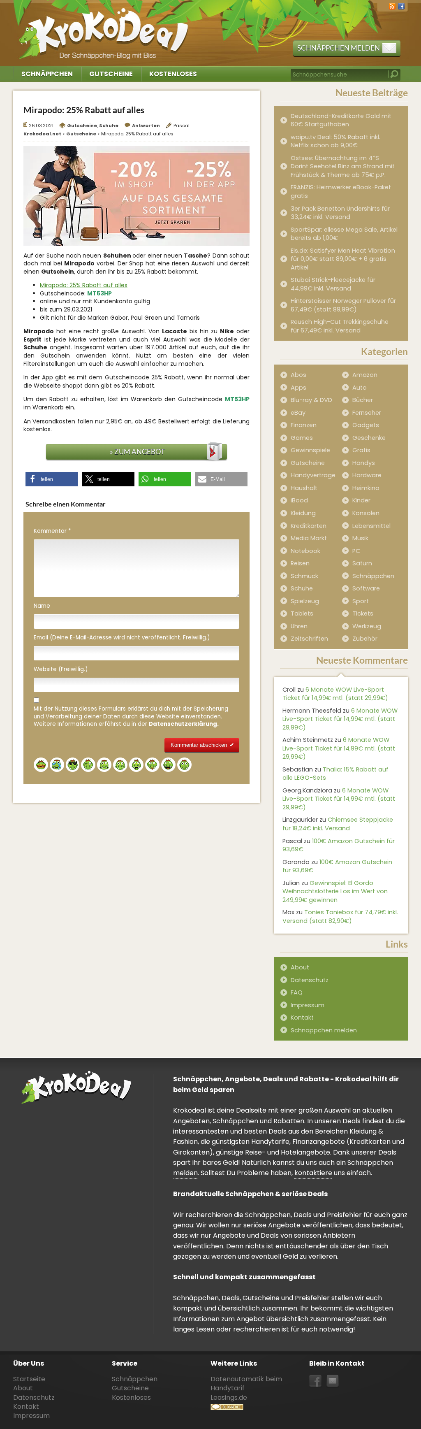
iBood (299, 500)
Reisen (300, 563)
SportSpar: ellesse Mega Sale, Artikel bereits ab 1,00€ (344, 233)
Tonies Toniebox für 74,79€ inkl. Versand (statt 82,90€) (340, 916)
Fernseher (366, 413)
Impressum (307, 1005)
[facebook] (401, 5)
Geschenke (369, 438)
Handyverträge (313, 475)
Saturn (362, 563)
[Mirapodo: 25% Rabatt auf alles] (136, 195)
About (300, 967)
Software (366, 588)
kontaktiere (313, 1173)
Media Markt (309, 538)
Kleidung (303, 513)
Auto (359, 387)
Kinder (361, 500)
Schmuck (304, 576)
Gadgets (365, 425)
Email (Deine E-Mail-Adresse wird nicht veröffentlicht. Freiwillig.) (122, 637)
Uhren (299, 626)
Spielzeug (305, 601)
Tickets (362, 613)
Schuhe (108, 125)
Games (302, 438)
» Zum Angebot (137, 451)
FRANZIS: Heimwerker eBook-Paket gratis (341, 191)
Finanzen (304, 425)
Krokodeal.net (105, 29)
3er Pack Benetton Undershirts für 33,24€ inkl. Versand (340, 212)
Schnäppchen (47, 74)
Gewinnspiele (310, 450)
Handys (363, 463)
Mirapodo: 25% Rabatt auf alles (83, 285)
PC (356, 551)
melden (185, 1173)
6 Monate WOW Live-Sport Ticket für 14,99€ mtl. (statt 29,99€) (335, 693)
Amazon (364, 375)
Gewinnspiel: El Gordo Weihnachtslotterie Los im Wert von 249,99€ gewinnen (335, 891)
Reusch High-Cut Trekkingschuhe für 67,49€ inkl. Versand (340, 326)
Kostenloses (173, 74)
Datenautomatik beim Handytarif (246, 1383)
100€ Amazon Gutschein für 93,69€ (338, 845)
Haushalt (304, 488)
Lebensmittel (371, 526)
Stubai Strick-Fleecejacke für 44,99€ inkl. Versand (333, 284)
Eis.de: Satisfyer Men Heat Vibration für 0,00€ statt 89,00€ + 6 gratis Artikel (343, 259)
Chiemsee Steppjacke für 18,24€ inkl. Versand (337, 824)
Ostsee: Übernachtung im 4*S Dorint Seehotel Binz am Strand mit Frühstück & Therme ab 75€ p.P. (343, 166)
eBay (298, 413)
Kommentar (52, 531)
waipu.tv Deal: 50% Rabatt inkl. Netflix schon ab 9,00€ (335, 141)
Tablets (302, 613)
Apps (298, 387)
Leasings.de (228, 1397)
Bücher (362, 400)
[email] (332, 1381)
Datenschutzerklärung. (184, 724)
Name (42, 606)
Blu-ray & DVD (311, 400)
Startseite (29, 1379)
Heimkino (365, 488)
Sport (360, 601)
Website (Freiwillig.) (61, 669)
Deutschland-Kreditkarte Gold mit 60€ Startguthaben (341, 120)
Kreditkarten (308, 526)
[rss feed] (392, 5)
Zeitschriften (309, 638)
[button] (51, 479)
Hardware (367, 475)
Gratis (361, 450)
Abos (298, 375)
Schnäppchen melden (338, 48)
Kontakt (302, 1017)
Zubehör (364, 638)
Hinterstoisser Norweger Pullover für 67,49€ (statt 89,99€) (343, 305)
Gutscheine (111, 74)
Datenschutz (309, 980)
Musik (360, 538)
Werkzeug (366, 626)
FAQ (297, 992)
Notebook (305, 551)
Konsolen (365, 513)
